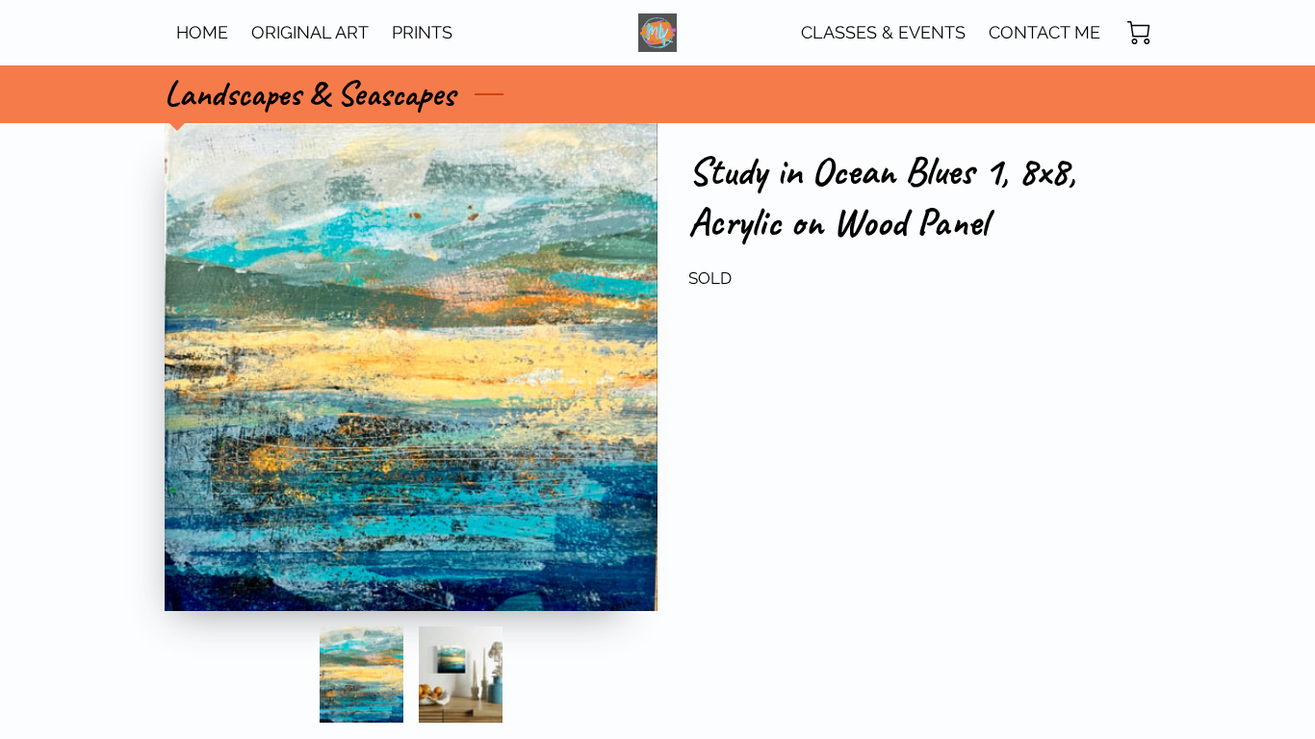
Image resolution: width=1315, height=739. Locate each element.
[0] (1138, 32)
